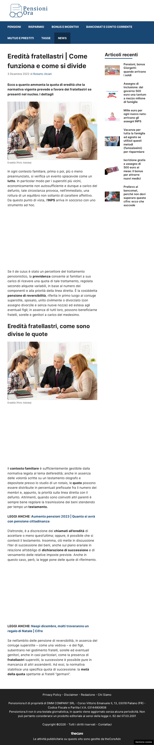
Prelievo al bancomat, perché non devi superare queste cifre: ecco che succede (135, 196)
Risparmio (36, 27)
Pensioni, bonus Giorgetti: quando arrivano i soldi (135, 69)
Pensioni (14, 27)
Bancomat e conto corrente (109, 27)
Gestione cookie (143, 742)
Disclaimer (71, 694)
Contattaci (105, 724)
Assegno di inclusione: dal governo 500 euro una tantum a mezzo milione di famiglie (135, 93)
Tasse (46, 38)
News (62, 38)
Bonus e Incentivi (65, 27)
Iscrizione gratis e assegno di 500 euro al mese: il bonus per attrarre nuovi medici (134, 169)
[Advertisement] (52, 238)
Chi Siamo (104, 694)
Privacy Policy (52, 694)
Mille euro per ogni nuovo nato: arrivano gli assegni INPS (135, 116)
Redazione (88, 694)
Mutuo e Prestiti (21, 38)
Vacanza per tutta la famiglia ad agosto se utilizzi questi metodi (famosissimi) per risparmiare (134, 141)
